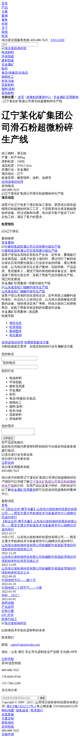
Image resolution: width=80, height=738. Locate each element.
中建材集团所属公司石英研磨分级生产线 (29, 250)
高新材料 (8, 84)
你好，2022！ (11, 595)
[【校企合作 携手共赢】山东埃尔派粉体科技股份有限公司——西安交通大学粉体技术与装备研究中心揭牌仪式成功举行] (40, 517)
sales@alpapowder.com (25, 644)
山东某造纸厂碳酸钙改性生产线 (23, 291)
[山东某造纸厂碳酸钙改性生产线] (25, 287)
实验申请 (8, 734)
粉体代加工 (9, 619)
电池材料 (8, 52)
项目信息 (15, 323)
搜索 (42, 698)
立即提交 (8, 438)
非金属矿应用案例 (66, 97)
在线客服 (8, 714)
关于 (5, 27)
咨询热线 (8, 726)
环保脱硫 (8, 56)
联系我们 (37, 710)
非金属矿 (8, 64)
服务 (5, 19)
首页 (5, 3)
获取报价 (8, 722)
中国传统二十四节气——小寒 (22, 587)
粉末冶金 (8, 80)
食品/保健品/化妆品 (15, 72)
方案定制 (8, 718)
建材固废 (8, 60)
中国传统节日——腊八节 (19, 580)
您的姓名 (8, 354)
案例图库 (15, 331)
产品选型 (8, 606)
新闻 (5, 32)
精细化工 (8, 76)
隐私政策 (22, 710)
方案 (5, 11)
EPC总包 (8, 615)
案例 (5, 15)
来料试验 (8, 602)
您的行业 (8, 370)
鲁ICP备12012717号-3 (21, 706)
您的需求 (8, 426)
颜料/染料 (8, 89)
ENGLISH (57, 40)
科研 (5, 23)
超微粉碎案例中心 (38, 97)
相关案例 (15, 335)
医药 (5, 68)
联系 (5, 36)
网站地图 (8, 710)
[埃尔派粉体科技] (14, 48)
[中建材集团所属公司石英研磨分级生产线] (31, 246)
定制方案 (8, 611)
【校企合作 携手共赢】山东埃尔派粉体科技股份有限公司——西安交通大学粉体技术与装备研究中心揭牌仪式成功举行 (39, 525)
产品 (5, 7)
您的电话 (8, 362)
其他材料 (8, 93)
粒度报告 (15, 327)
